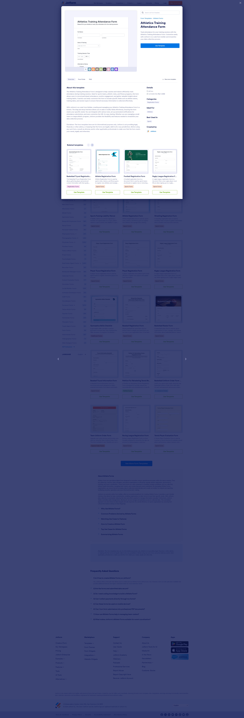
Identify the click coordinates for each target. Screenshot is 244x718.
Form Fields (81, 79)
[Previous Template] (58, 359)
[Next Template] (186, 359)
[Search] (143, 12)
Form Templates (146, 18)
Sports (149, 121)
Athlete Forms (158, 18)
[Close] (240, 3)
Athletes (150, 112)
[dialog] (122, 359)
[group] (79, 173)
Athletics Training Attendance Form (153, 25)
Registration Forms (153, 102)
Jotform (153, 131)
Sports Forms (100, 186)
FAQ (90, 79)
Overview (71, 79)
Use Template (160, 46)
